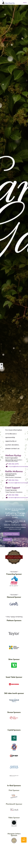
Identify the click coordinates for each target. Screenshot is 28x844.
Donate (7, 539)
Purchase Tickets (11, 534)
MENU (25, 2)
